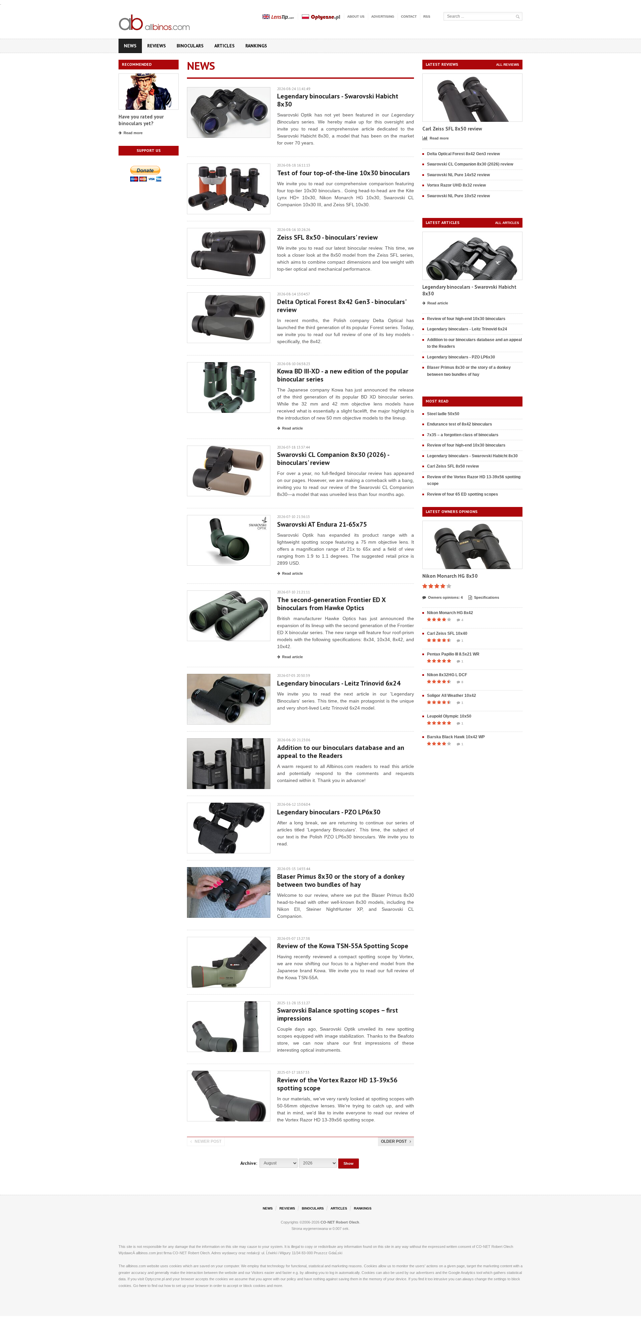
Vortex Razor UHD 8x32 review (456, 185)
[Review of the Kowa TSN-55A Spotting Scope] (228, 940)
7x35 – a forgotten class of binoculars (462, 435)
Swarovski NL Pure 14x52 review (458, 175)
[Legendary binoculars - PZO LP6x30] (228, 805)
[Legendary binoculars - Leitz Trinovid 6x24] (228, 677)
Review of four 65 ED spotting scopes (462, 494)
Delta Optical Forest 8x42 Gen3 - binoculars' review (341, 305)
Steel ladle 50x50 (443, 414)
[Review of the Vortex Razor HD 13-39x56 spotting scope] (228, 1073)
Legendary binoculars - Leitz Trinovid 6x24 (338, 683)
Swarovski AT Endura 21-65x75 (322, 524)
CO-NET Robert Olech (339, 1222)
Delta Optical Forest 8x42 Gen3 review (463, 154)
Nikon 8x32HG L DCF (447, 675)
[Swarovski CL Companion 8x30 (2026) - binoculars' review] (228, 448)
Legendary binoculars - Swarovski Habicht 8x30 (337, 100)
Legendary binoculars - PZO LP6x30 (328, 812)
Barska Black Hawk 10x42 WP (456, 737)
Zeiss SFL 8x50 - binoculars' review (327, 237)
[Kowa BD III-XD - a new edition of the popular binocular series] (228, 365)
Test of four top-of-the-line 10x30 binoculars (343, 173)
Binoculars (190, 46)
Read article (292, 428)
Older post (394, 1141)
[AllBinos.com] (155, 21)
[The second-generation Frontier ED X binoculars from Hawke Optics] (228, 593)
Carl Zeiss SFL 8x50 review (452, 128)
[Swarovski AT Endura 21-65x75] (228, 518)
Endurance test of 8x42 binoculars (459, 424)
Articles (224, 46)
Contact (409, 16)
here (143, 1286)
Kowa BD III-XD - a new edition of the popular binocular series (342, 375)
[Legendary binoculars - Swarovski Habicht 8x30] (228, 90)
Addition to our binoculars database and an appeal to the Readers (340, 751)
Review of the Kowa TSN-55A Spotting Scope (342, 946)
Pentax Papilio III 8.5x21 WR (453, 654)
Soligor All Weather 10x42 (451, 695)
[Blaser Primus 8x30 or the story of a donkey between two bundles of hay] (228, 870)
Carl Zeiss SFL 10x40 (447, 633)
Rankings (256, 46)
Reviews (156, 46)
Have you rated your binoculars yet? (141, 119)
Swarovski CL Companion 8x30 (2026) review (470, 164)
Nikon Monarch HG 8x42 (450, 612)
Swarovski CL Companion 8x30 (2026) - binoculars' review (333, 458)
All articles (507, 223)
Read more (133, 133)
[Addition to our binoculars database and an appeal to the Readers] (228, 741)
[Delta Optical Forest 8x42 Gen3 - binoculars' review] (228, 295)
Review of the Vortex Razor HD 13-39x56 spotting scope (337, 1084)
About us (356, 16)
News (130, 46)
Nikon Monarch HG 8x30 (450, 576)
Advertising (382, 16)
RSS (426, 16)
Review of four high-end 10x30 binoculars (466, 318)
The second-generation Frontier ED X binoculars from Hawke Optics (331, 603)
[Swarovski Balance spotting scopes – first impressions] (228, 1004)
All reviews (507, 64)
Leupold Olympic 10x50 (449, 716)
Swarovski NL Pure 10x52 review (458, 196)
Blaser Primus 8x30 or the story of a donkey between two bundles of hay (340, 880)
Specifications (486, 597)
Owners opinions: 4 (445, 597)
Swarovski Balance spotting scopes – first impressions (337, 1014)
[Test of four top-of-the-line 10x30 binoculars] (228, 166)
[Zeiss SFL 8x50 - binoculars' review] (228, 231)
